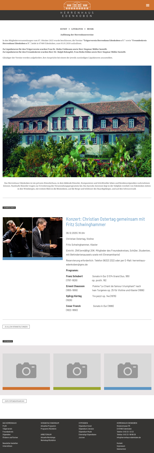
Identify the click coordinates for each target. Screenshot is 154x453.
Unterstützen (7, 446)
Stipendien (6, 434)
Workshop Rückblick (48, 440)
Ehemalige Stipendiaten (87, 434)
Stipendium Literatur (86, 429)
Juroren (82, 437)
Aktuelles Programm (48, 426)
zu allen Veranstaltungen (16, 327)
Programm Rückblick (48, 429)
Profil (5, 426)
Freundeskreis (8, 431)
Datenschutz (121, 449)
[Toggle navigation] (148, 5)
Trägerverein (7, 429)
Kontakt (120, 443)
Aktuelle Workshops (48, 437)
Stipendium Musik (85, 431)
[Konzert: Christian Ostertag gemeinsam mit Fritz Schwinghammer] (33, 237)
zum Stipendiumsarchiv (14, 401)
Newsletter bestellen (10, 443)
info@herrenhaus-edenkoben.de (129, 437)
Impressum (121, 446)
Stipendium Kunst (85, 426)
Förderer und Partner (10, 437)
